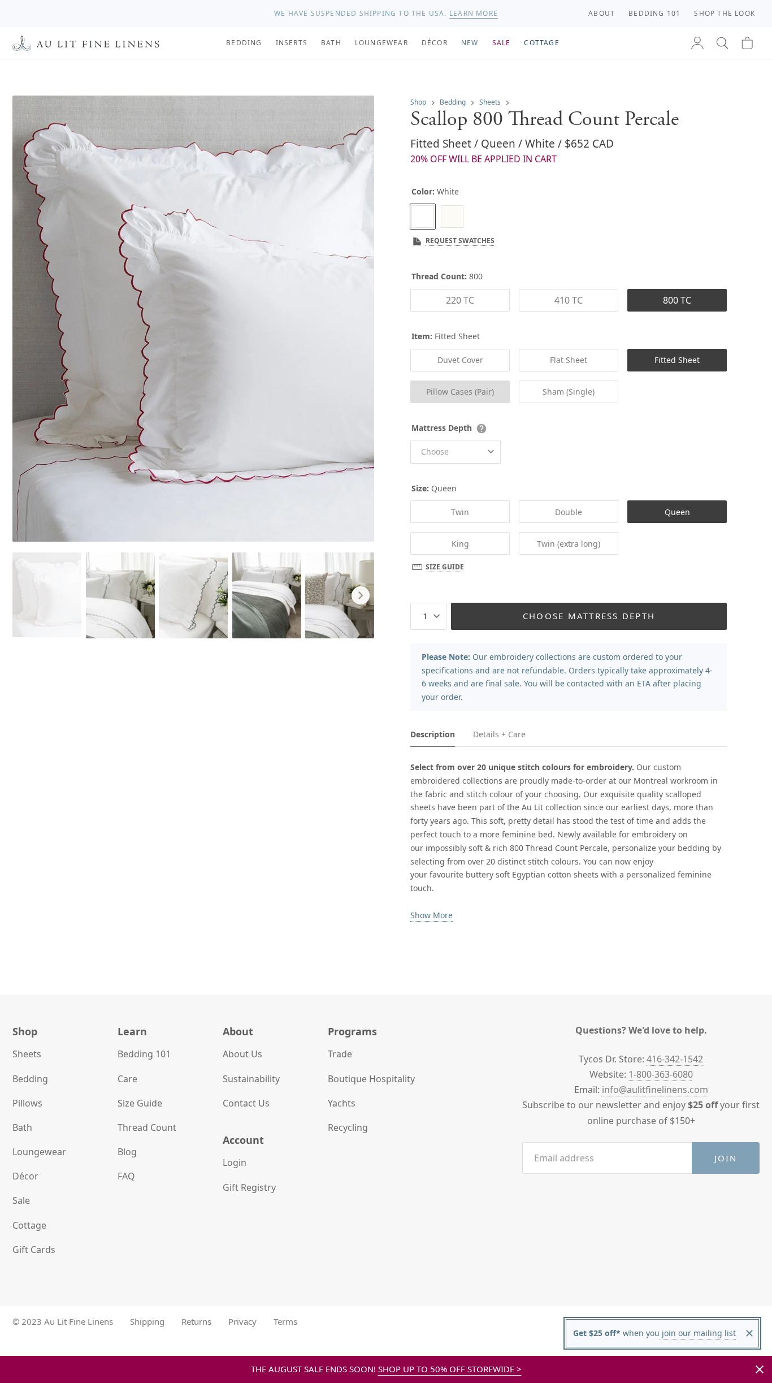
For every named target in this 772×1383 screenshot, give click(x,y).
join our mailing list (698, 1333)
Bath (22, 1127)
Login (234, 1162)
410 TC (568, 300)
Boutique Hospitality (371, 1079)
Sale (21, 1200)
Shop (418, 102)
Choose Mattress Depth (589, 615)
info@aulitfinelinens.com (655, 1089)
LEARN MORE (473, 13)
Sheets (490, 102)
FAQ (126, 1176)
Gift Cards (33, 1249)
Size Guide (445, 567)
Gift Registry (249, 1187)
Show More (431, 915)
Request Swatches (460, 240)
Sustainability (251, 1079)
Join (726, 1158)
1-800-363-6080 (660, 1074)
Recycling (348, 1127)
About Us (242, 1054)
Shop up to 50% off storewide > (450, 1369)
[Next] (361, 595)
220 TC (460, 300)
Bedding (453, 102)
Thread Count (147, 1127)
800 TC (677, 300)
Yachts (341, 1103)
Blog (127, 1152)
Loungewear (39, 1152)
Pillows (27, 1103)
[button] (722, 43)
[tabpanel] (568, 841)
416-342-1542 (675, 1059)
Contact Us (246, 1103)
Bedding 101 (144, 1054)
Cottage (29, 1225)
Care (127, 1079)
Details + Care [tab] (499, 734)
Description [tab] (432, 734)
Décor (25, 1176)
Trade (340, 1054)
